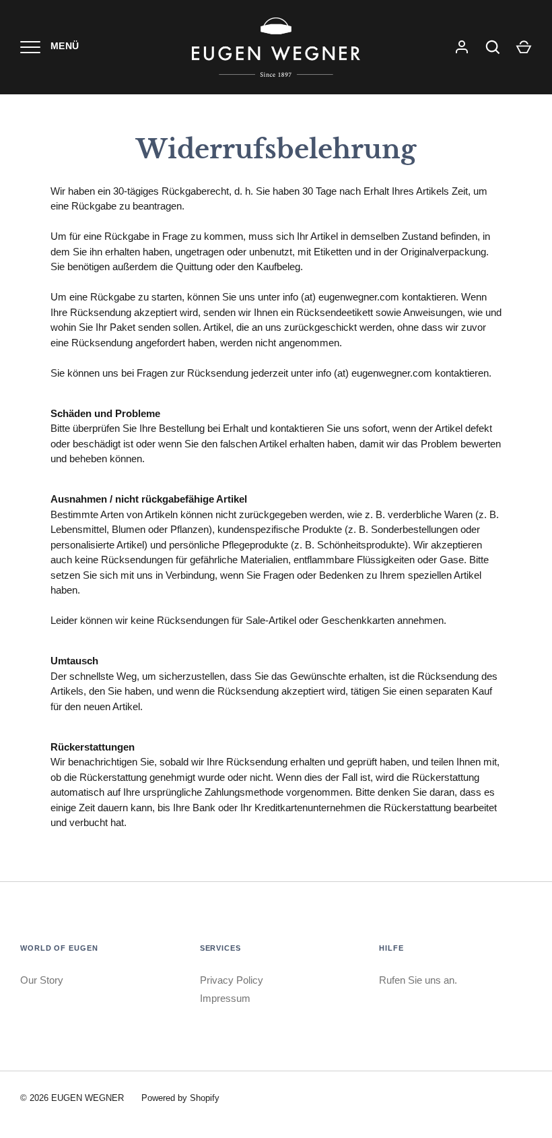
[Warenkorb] (524, 47)
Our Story (41, 980)
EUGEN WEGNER (87, 1098)
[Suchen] (493, 47)
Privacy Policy (231, 980)
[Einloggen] (462, 47)
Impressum (225, 998)
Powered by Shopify (180, 1098)
